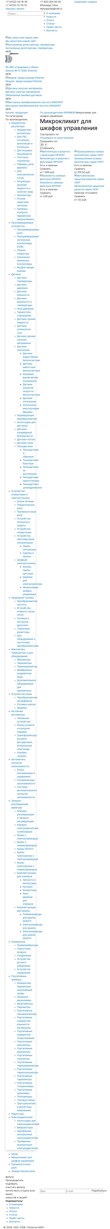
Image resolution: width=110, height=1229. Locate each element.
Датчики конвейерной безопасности (25, 432)
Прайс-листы (54, 27)
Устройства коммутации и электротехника (20, 494)
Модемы (22, 707)
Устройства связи (21, 694)
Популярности (48, 137)
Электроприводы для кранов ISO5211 (32, 935)
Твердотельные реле (23, 1171)
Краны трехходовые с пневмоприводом (27, 866)
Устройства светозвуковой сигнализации (25, 539)
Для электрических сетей (25, 174)
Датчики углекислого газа (24, 329)
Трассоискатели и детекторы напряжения (26, 1107)
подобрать (12, 1183)
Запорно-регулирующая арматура (19, 804)
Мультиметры (25, 1003)
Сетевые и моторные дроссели (23, 622)
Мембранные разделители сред (24, 673)
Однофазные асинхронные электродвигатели (27, 1134)
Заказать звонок (15, 8)
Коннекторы (30, 890)
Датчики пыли (25, 442)
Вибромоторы (25, 1127)
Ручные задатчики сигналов (23, 202)
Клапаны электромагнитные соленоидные (28, 828)
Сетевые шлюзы (26, 704)
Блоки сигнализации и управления (26, 773)
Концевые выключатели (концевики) (30, 377)
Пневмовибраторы (27, 945)
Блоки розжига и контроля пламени (25, 728)
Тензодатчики (25, 446)
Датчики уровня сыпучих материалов (26, 339)
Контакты (51, 30)
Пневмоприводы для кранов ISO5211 (32, 918)
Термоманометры (27, 666)
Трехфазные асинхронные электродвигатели (27, 1145)
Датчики (16, 274)
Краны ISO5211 (25, 848)
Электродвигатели (22, 1117)
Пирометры (24, 1007)
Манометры (24, 659)
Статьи (50, 23)
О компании (53, 13)
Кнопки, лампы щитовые (28, 570)
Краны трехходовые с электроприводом (27, 856)
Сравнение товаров (85, 1)
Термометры (24, 663)
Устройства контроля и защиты (23, 522)
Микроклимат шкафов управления (31, 591)
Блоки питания (25, 501)
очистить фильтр (15, 1187)
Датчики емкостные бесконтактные (31, 367)
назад (14, 1153)
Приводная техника (22, 597)
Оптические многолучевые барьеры (31, 408)
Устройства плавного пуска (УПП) (26, 611)
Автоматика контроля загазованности (20, 763)
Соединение (24, 955)
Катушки (28, 886)
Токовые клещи (26, 1100)
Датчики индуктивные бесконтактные (31, 357)
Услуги (50, 20)
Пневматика (18, 941)
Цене (60, 137)
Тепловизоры (24, 1096)
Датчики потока (26, 439)
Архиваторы (24, 195)
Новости (51, 16)
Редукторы (17, 1113)
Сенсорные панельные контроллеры (24, 260)
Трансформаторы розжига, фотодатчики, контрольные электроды (27, 742)
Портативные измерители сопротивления (25, 1034)
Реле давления (25, 308)
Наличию (68, 137)
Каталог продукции (17, 112)
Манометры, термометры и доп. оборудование (22, 653)
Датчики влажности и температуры (24, 302)
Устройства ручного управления (23, 962)
